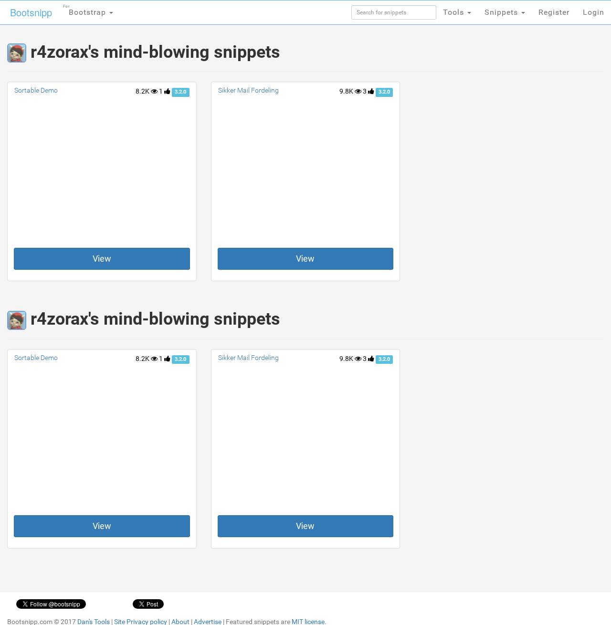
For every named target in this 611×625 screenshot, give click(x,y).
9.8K (347, 91)
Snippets (502, 12)
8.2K (143, 91)
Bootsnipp (31, 12)
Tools (454, 12)
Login (593, 12)
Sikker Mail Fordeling (248, 90)
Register (553, 12)
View (102, 259)
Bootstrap (85, 10)
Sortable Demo (36, 90)
